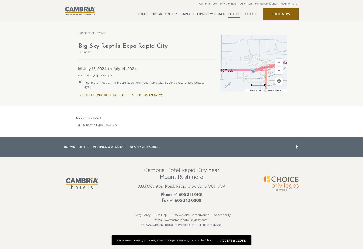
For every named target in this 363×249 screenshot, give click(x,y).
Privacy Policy (141, 215)
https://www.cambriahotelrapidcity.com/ (182, 220)
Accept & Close (233, 240)
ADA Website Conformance (190, 215)
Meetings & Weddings (209, 14)
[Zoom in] (279, 62)
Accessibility (222, 215)
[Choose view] (279, 81)
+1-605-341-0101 (288, 3)
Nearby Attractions (145, 147)
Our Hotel (251, 14)
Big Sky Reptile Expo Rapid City (96, 121)
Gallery (171, 14)
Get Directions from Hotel (99, 95)
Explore (234, 14)
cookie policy (204, 240)
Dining (185, 14)
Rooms (143, 14)
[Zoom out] (279, 70)
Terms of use (255, 90)
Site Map (161, 215)
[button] (281, 14)
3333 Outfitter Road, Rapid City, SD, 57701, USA (182, 186)
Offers (157, 14)
